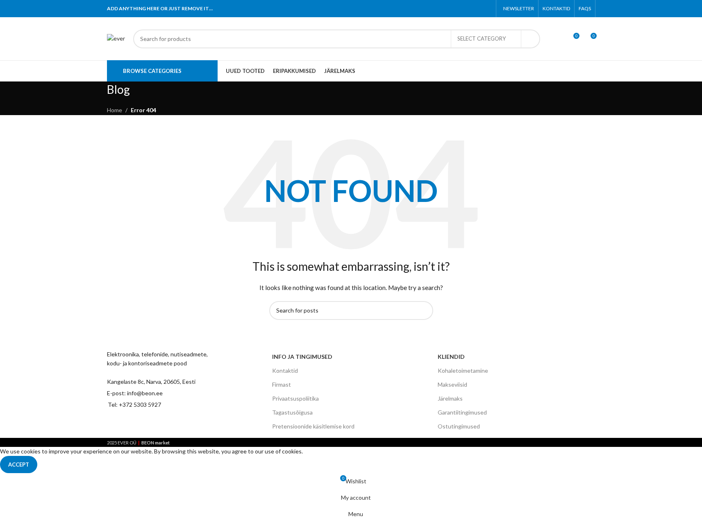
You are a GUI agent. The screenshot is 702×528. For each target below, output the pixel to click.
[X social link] (455, 8)
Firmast (281, 384)
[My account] (557, 39)
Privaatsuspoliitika (295, 398)
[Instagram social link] (142, 425)
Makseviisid (452, 384)
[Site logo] (116, 37)
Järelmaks (450, 398)
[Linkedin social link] (476, 8)
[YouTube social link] (157, 425)
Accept (18, 464)
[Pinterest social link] (466, 8)
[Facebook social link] (445, 8)
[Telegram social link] (486, 8)
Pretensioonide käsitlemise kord (313, 426)
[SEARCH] (530, 38)
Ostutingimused (459, 426)
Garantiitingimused (462, 412)
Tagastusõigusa (292, 412)
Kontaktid (285, 370)
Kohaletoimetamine (463, 370)
